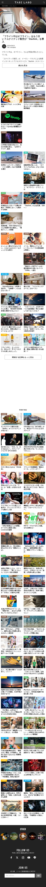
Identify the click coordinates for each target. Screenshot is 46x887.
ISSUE (3, 152)
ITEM (3, 92)
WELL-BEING (27, 173)
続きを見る (23, 65)
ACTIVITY (27, 274)
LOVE (3, 434)
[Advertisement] (23, 385)
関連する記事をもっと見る (23, 357)
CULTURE (27, 71)
